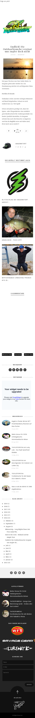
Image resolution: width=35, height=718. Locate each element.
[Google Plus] (24, 369)
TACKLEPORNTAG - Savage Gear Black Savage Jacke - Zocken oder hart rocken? (21, 603)
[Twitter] (13, 369)
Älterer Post (28, 354)
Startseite (18, 354)
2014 (5, 518)
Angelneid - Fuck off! (12, 240)
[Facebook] (10, 369)
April (7, 554)
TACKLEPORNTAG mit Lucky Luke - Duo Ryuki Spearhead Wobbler (21, 449)
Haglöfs (12, 121)
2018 (5, 506)
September (9, 523)
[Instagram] (17, 369)
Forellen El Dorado (8, 94)
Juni (7, 548)
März (7, 557)
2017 (5, 509)
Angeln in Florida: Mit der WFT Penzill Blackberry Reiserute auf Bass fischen (21, 423)
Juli (7, 545)
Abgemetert (21, 144)
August (8, 526)
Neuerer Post (6, 354)
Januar (8, 560)
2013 (5, 562)
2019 (5, 504)
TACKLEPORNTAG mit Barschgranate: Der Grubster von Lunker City (22, 462)
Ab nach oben (17, 698)
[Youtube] (20, 369)
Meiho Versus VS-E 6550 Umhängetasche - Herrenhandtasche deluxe (20, 436)
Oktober (8, 521)
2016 (5, 512)
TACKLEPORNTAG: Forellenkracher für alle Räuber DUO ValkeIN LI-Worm (21, 476)
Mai (7, 551)
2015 (5, 515)
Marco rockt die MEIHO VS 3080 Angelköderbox (22, 488)
